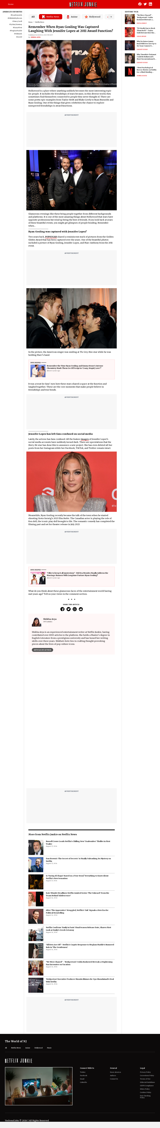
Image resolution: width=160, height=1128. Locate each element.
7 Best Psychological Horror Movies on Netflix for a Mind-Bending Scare (146, 70)
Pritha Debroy (142, 23)
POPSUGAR (51, 237)
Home (11, 4)
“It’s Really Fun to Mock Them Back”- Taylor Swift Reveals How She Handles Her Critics (146, 30)
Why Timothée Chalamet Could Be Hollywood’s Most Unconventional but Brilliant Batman (146, 57)
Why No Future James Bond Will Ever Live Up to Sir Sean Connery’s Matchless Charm (146, 43)
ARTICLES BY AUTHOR (42, 650)
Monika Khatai (142, 76)
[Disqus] (71, 692)
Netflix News (39, 22)
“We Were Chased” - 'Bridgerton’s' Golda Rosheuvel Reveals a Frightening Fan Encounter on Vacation (146, 17)
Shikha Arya (35, 37)
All (33, 16)
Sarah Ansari (141, 36)
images (85, 439)
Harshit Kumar (142, 49)
